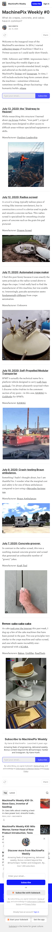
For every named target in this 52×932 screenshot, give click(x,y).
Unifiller (29, 653)
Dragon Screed (24, 230)
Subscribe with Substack (28, 892)
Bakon (21, 653)
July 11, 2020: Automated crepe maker (25, 272)
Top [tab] (5, 793)
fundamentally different (14, 295)
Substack (13, 926)
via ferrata (13, 120)
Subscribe (36, 4)
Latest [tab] (12, 793)
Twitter (18, 74)
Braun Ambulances (26, 498)
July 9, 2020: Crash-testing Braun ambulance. (23, 471)
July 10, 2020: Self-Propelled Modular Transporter (25, 372)
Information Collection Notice (28, 768)
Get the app (39, 919)
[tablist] (9, 793)
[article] (26, 810)
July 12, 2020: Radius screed (19, 197)
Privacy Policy (30, 904)
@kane (23, 88)
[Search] (47, 793)
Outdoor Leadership (27, 137)
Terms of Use (39, 766)
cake (14, 623)
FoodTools (40, 653)
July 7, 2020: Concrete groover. (21, 543)
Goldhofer (7, 396)
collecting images (10, 49)
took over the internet (21, 628)
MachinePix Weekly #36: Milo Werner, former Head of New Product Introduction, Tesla (18, 829)
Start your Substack (19, 919)
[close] (44, 839)
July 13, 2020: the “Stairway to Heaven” (21, 110)
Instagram (32, 74)
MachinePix (13, 26)
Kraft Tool (22, 565)
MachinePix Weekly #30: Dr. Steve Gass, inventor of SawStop (17, 803)
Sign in (46, 4)
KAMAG (39, 393)
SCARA (24, 647)
